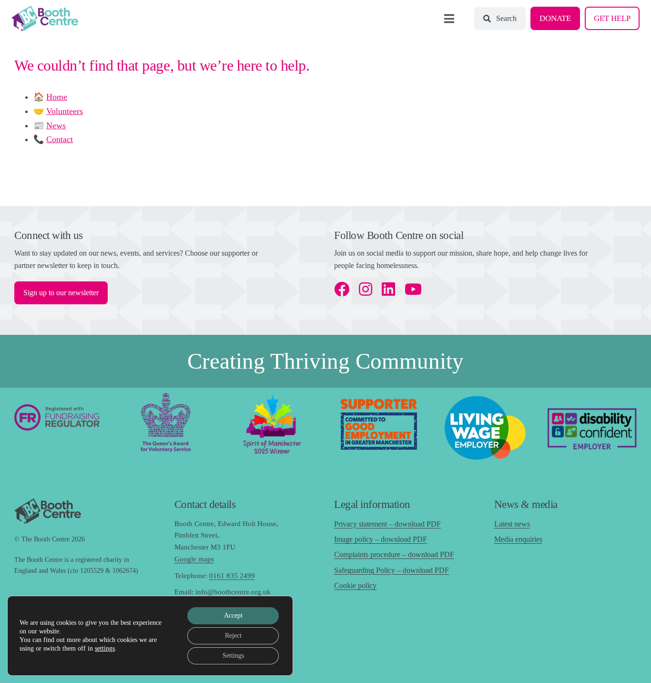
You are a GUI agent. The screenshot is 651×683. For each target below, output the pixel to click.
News (56, 125)
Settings (233, 655)
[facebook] (341, 289)
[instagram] (365, 289)
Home (56, 97)
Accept (233, 615)
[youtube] (413, 289)
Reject (233, 635)
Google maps (194, 559)
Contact (59, 139)
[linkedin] (388, 289)
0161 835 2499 (232, 576)
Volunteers (64, 111)
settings (105, 648)
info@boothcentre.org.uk (233, 592)
